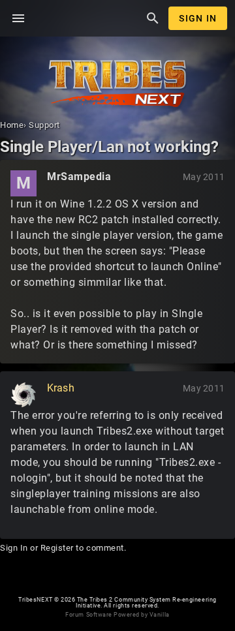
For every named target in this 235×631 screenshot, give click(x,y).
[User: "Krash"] (23, 395)
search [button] (153, 18)
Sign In (198, 18)
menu (18, 18)
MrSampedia (79, 176)
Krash (60, 388)
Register (57, 548)
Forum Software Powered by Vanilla (117, 614)
